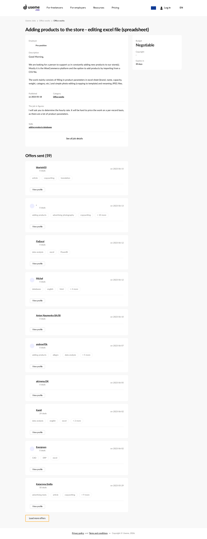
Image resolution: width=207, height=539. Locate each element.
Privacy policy (78, 533)
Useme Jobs (30, 21)
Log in (167, 8)
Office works (44, 21)
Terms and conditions (98, 533)
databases (47, 127)
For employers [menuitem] (78, 8)
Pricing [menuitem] (115, 8)
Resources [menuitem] (98, 8)
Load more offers (37, 518)
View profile (37, 190)
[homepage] (31, 7)
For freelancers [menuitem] (55, 8)
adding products (36, 127)
